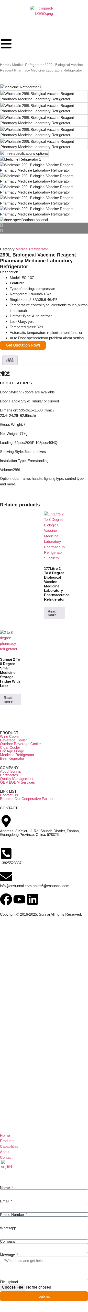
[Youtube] (19, 899)
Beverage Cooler (13, 740)
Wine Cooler (10, 736)
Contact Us (9, 795)
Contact (6, 1157)
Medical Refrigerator (28, 65)
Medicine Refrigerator (17, 755)
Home (4, 65)
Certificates (9, 775)
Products (7, 1141)
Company (8, 1241)
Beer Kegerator (12, 758)
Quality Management (16, 779)
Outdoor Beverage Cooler (20, 744)
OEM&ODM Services (17, 782)
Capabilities (9, 1146)
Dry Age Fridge (12, 751)
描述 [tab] (10, 360)
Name (5, 1187)
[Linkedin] (32, 899)
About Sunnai (10, 771)
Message (8, 1255)
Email (5, 1201)
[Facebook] (6, 899)
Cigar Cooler (10, 747)
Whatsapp (8, 1228)
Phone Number (12, 1214)
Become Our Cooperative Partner (27, 799)
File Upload (9, 1282)
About (4, 1152)
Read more (52, 613)
